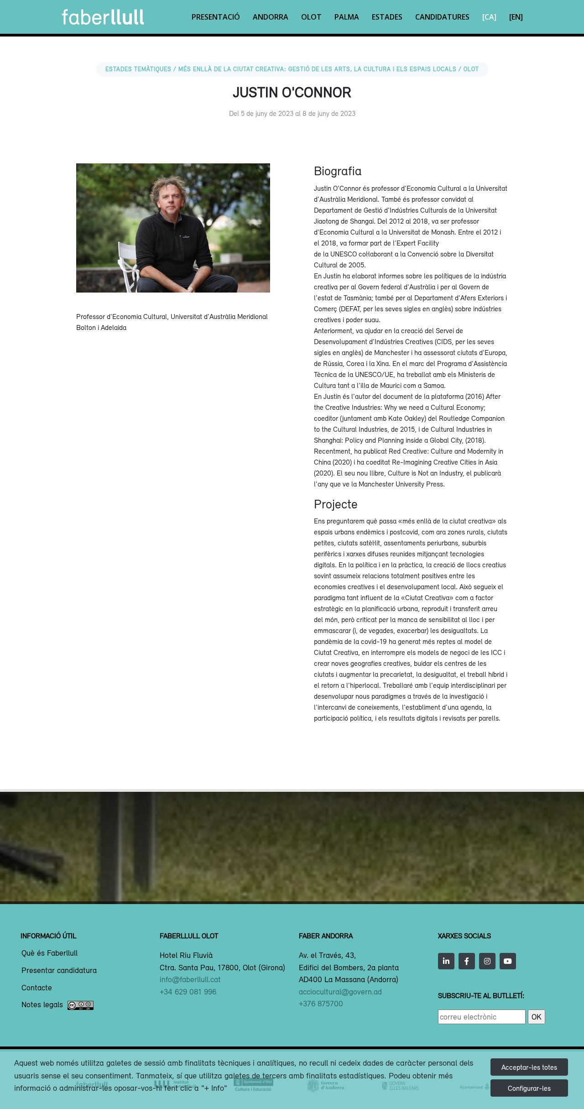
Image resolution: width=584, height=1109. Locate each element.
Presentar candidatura (59, 971)
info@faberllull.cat (190, 979)
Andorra (270, 17)
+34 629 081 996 (188, 991)
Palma (346, 17)
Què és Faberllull (49, 953)
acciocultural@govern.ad (340, 991)
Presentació (216, 17)
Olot (311, 17)
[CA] (489, 17)
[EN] (516, 17)
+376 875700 (321, 1003)
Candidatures (442, 17)
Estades (387, 17)
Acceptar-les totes (529, 1067)
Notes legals (42, 1005)
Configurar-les (529, 1088)
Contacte (36, 988)
